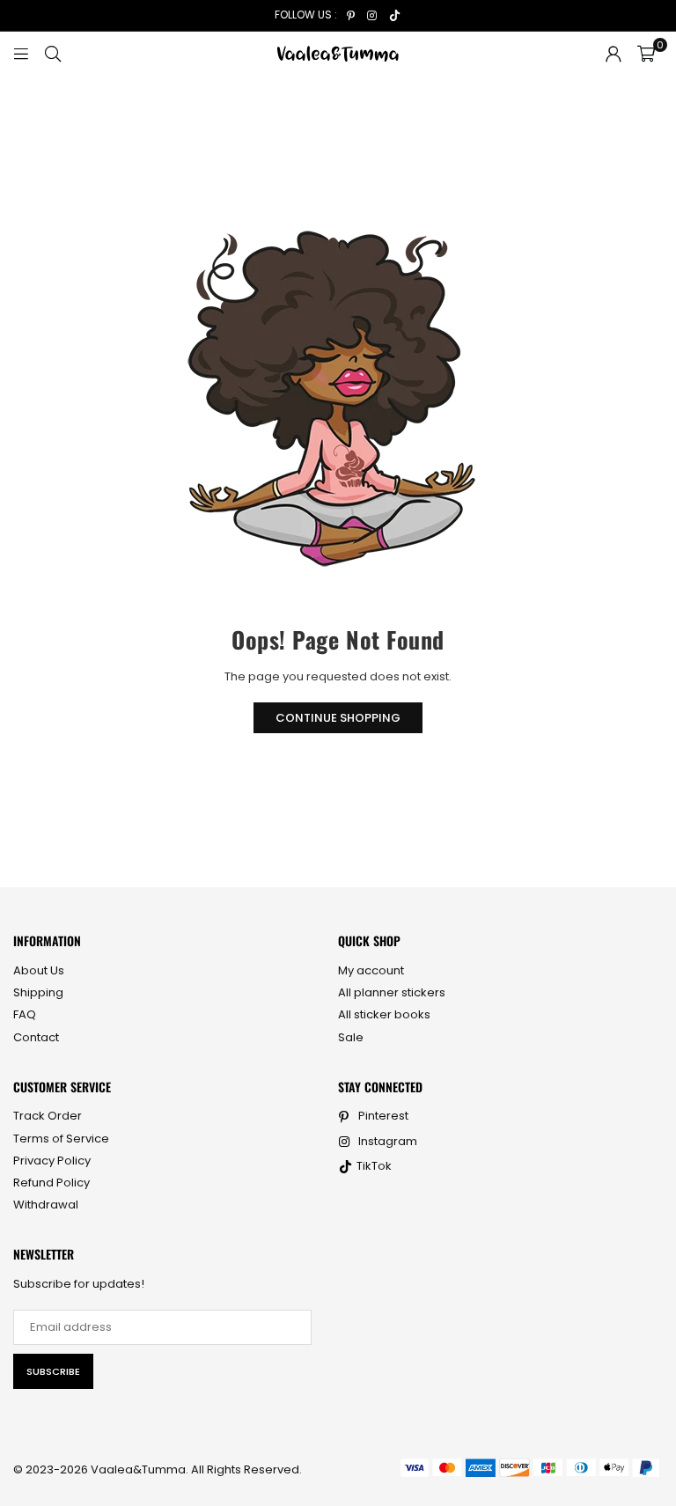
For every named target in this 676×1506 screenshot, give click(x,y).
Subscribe (53, 1371)
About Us (38, 970)
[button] (646, 54)
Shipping (38, 992)
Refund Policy (51, 1182)
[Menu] (21, 53)
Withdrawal (45, 1204)
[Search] (53, 53)
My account (371, 970)
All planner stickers (391, 992)
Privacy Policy (52, 1160)
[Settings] (613, 54)
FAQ (24, 1014)
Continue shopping (338, 717)
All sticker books (384, 1014)
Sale (351, 1037)
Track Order (47, 1115)
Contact (36, 1037)
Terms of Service (61, 1138)
